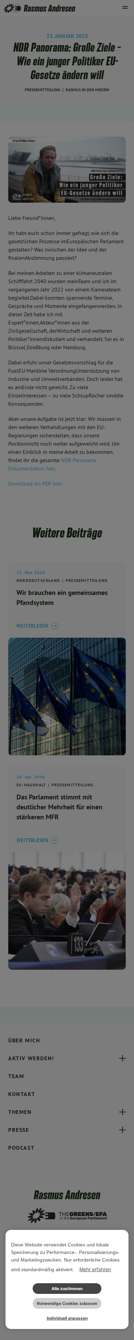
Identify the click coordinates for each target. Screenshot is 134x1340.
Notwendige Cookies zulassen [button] (67, 1303)
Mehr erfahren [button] (95, 1269)
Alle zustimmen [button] (67, 1288)
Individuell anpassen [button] (67, 1318)
